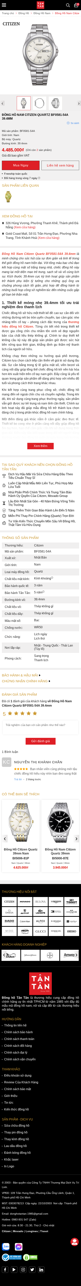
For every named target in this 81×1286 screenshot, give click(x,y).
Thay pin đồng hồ (16, 1132)
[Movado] (25, 901)
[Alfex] (40, 921)
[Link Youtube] (14, 1270)
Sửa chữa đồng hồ (16, 1125)
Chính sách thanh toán (19, 1039)
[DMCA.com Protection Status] (30, 1260)
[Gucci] (40, 931)
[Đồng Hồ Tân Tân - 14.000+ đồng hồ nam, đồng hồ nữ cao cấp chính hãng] (40, 5)
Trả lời (18, 779)
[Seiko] (71, 931)
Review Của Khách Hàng (21, 1082)
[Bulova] (40, 901)
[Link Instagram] (23, 1270)
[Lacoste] (40, 911)
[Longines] (56, 901)
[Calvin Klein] (25, 921)
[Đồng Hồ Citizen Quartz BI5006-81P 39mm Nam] (21, 840)
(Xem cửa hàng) (24, 227)
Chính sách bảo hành (18, 1032)
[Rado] (9, 921)
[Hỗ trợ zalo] (5, 1247)
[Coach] (71, 911)
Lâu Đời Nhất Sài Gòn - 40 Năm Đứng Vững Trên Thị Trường (41, 503)
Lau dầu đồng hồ (15, 1146)
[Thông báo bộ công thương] (12, 1260)
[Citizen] (9, 901)
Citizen (6, 1231)
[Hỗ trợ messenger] (18, 1247)
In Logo (9, 1166)
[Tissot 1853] (71, 901)
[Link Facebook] (5, 1270)
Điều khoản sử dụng (17, 1075)
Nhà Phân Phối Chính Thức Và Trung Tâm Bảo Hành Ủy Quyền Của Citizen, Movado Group (40, 494)
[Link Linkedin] (41, 1270)
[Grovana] (56, 921)
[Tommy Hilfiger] (56, 911)
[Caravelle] (71, 921)
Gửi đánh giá (40, 741)
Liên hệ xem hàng (60, 165)
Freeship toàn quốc (15, 173)
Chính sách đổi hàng (18, 1045)
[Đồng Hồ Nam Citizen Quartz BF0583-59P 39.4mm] (8, 197)
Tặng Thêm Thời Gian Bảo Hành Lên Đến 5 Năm (41, 510)
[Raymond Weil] (56, 931)
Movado (18, 1231)
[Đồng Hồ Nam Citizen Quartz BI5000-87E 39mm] (60, 840)
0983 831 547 (20, 1219)
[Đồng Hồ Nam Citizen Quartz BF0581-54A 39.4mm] (40, 92)
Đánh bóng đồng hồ (17, 1152)
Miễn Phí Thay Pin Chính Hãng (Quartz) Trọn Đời (41, 515)
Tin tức (8, 1102)
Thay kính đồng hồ (16, 1139)
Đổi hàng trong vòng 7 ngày (21, 178)
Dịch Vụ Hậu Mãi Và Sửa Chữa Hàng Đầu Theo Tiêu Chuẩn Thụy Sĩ (40, 476)
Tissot (44, 1231)
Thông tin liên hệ (15, 1025)
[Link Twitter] (32, 1270)
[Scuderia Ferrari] (25, 911)
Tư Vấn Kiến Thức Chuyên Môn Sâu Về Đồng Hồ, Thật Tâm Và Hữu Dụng (42, 523)
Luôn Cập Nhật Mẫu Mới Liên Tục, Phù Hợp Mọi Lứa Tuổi (40, 485)
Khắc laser (11, 1159)
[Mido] (9, 931)
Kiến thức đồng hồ (16, 1109)
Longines (32, 1231)
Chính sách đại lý (15, 1052)
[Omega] (9, 911)
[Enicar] (25, 931)
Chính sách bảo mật (17, 1089)
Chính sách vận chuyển (20, 1059)
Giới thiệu (10, 1095)
